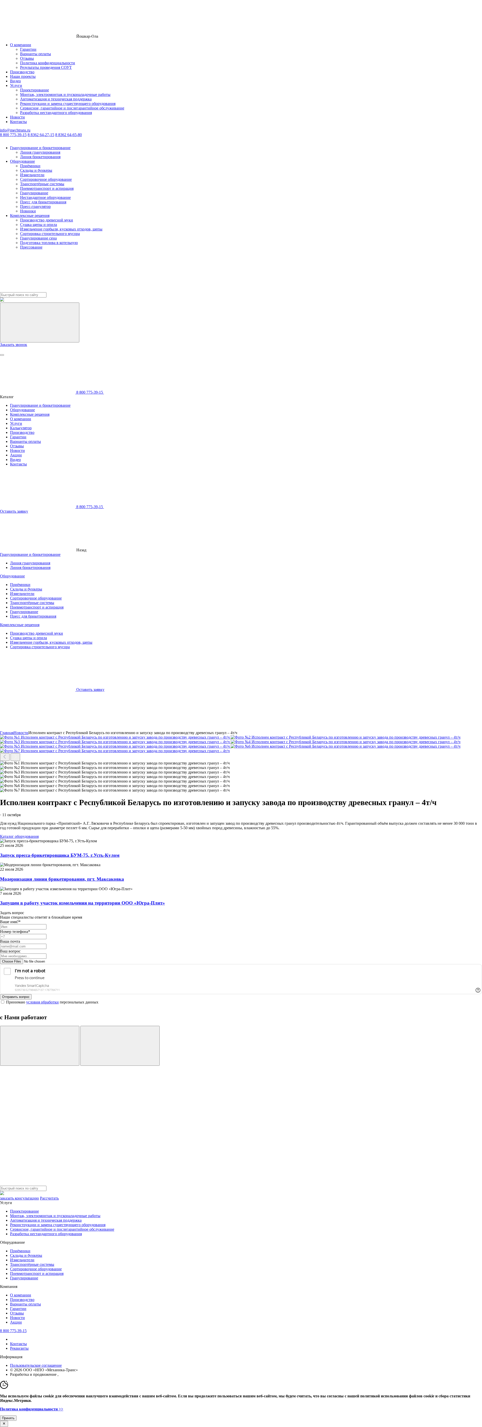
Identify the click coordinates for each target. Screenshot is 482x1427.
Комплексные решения (29, 215)
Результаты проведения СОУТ (46, 67)
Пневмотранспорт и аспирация (47, 188)
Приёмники (30, 166)
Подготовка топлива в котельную (49, 243)
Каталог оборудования (19, 836)
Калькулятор (21, 428)
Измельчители (32, 175)
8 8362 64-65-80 (68, 135)
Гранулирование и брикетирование (40, 148)
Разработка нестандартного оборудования (56, 112)
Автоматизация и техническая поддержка (56, 99)
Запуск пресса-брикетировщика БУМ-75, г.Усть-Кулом (59, 855)
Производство (22, 72)
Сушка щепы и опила (38, 224)
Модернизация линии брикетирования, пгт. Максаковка (62, 879)
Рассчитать (49, 1198)
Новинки (28, 211)
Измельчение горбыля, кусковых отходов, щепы (61, 229)
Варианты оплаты (35, 54)
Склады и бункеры (36, 170)
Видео (15, 81)
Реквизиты (19, 1348)
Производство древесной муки (46, 220)
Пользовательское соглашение (36, 1365)
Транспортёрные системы (42, 184)
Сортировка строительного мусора (50, 233)
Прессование (31, 247)
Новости (17, 117)
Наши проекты (23, 76)
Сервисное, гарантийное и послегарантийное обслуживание (72, 108)
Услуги (16, 85)
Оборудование (22, 161)
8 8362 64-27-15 (41, 135)
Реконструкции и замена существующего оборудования (67, 103)
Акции (16, 455)
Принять (8, 1418)
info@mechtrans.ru (15, 130)
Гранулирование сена (38, 238)
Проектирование (34, 90)
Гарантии (28, 49)
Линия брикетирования (40, 157)
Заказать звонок (13, 344)
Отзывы (27, 58)
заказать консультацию (19, 1198)
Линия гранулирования (40, 152)
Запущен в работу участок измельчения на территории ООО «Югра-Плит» (82, 903)
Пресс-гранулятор (35, 206)
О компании (20, 45)
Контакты (18, 122)
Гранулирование (34, 193)
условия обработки (42, 1002)
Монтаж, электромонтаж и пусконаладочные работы (65, 94)
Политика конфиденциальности (47, 63)
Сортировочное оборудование (46, 179)
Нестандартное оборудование (45, 197)
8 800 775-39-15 (13, 135)
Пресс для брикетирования (43, 202)
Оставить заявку (14, 511)
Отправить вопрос (16, 997)
